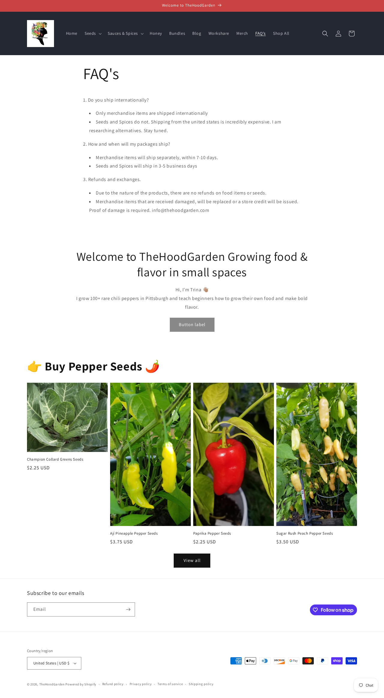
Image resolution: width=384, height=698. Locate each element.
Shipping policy (201, 684)
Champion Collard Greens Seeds (55, 459)
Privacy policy (141, 684)
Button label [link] (192, 324)
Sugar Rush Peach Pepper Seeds (304, 533)
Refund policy (113, 684)
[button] (92, 33)
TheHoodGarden (52, 684)
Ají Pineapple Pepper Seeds (134, 533)
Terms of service (170, 684)
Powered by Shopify (80, 684)
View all (192, 560)
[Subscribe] (128, 609)
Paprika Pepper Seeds (212, 533)
